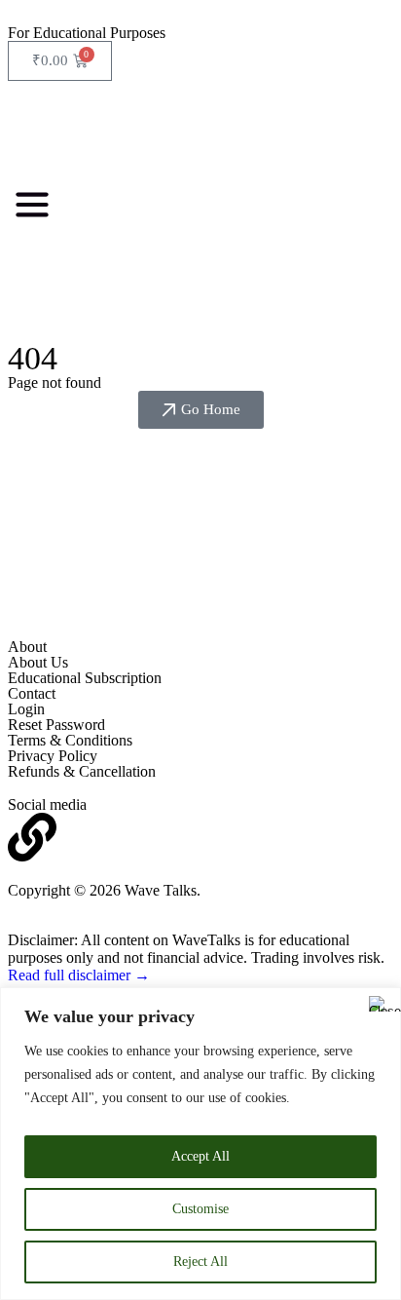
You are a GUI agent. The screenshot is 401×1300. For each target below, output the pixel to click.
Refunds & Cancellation (82, 771)
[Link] (32, 837)
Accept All (200, 1156)
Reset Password (56, 724)
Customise (200, 1209)
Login (26, 709)
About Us (38, 662)
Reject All (200, 1261)
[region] (200, 1143)
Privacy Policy (52, 755)
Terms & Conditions (70, 740)
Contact (31, 693)
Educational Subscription (85, 677)
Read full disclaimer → (79, 975)
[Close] (380, 1003)
